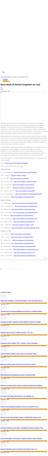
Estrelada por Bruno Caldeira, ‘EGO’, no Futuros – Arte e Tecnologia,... (19, 343)
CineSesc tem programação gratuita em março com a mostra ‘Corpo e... (19, 406)
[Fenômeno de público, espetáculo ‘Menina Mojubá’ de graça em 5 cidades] (3, 319)
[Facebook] (19, 263)
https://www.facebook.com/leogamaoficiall (22, 237)
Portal (1, 89)
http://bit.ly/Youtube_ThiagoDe (18, 175)
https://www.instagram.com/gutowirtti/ (25, 191)
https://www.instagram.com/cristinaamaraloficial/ (24, 203)
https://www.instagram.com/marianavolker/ (23, 240)
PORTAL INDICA (7, 76)
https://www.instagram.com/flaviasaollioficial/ (21, 215)
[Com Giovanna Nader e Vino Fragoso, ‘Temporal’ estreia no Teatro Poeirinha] (3, 436)
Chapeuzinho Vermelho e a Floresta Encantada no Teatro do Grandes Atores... (21, 300)
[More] (37, 263)
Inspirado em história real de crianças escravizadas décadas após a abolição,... (21, 385)
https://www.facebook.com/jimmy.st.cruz (24, 252)
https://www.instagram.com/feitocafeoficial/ (22, 243)
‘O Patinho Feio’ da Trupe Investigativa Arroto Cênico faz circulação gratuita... (21, 311)
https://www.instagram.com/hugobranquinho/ (26, 206)
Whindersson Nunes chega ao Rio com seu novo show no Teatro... (18, 364)
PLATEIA (2, 324)
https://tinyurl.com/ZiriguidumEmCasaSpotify (16, 163)
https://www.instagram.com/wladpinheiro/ (24, 221)
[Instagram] (21, 454)
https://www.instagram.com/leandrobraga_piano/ (25, 212)
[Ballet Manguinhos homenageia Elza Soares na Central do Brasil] (3, 372)
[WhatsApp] (15, 263)
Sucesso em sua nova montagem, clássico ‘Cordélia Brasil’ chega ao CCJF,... (21, 417)
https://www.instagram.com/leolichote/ (20, 234)
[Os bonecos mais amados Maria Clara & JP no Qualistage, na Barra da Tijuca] (3, 393)
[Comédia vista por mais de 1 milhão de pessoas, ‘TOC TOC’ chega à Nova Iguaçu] (3, 330)
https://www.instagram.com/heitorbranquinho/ (25, 172)
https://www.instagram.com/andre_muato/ (23, 224)
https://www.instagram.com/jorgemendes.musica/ (26, 249)
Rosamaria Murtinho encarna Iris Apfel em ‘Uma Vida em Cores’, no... (19, 449)
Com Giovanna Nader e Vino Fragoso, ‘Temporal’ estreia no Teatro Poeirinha (21, 438)
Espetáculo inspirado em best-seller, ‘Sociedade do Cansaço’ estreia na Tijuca (21, 428)
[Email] (33, 263)
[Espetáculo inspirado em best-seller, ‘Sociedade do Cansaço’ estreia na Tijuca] (3, 425)
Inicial (1, 76)
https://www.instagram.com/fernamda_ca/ (23, 187)
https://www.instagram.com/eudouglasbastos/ (24, 246)
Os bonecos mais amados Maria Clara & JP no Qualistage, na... (17, 396)
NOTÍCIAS (5, 80)
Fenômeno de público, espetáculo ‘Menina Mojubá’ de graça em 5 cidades (20, 322)
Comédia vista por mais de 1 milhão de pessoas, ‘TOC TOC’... (17, 332)
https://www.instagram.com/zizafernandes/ (25, 255)
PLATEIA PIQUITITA (4, 313)
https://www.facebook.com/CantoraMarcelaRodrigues (28, 194)
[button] (40, 73)
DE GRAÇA (5, 79)
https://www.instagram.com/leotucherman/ (23, 184)
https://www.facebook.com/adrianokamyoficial (23, 209)
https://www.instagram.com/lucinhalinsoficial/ (22, 197)
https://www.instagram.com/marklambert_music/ (25, 218)
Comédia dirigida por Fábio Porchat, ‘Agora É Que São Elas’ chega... (18, 353)
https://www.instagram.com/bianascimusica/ (25, 181)
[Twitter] (24, 263)
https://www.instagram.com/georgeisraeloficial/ (25, 228)
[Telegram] (28, 263)
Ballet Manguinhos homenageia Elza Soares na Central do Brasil (17, 375)
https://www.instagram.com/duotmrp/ (19, 178)
